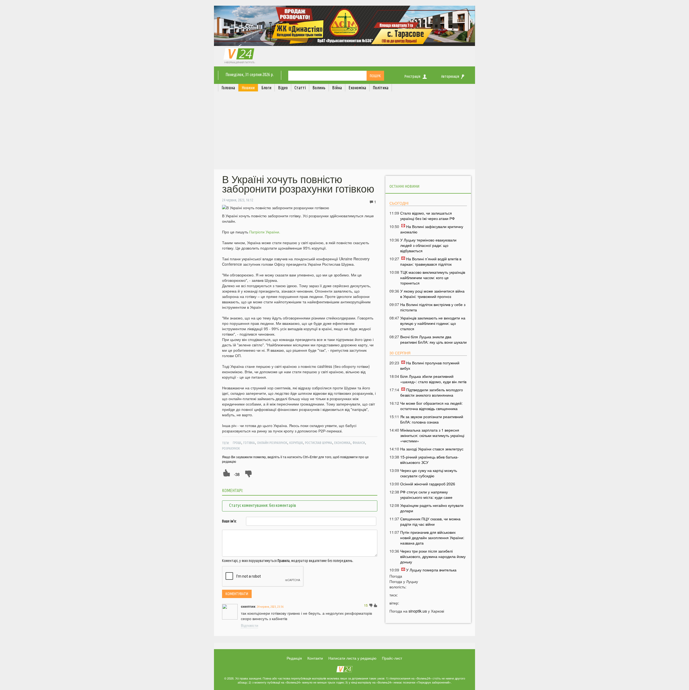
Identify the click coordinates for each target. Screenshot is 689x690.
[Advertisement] (344, 131)
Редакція (294, 658)
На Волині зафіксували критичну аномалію (431, 229)
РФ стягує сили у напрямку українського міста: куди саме (426, 494)
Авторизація (450, 76)
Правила (283, 561)
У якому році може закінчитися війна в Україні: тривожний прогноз (432, 293)
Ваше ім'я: (229, 521)
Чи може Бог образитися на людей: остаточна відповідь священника (431, 405)
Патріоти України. (264, 231)
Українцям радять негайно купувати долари (431, 508)
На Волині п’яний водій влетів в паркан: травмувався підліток (430, 261)
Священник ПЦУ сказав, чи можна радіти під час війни (430, 521)
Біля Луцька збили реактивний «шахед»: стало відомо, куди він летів (433, 379)
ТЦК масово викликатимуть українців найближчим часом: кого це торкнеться (432, 277)
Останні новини (404, 186)
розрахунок (231, 448)
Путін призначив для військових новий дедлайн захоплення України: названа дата (432, 537)
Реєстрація (412, 76)
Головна (228, 87)
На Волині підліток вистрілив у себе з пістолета (432, 307)
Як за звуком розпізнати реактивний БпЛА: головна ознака (431, 419)
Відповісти (249, 625)
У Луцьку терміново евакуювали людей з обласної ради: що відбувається (428, 245)
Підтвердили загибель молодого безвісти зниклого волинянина (431, 392)
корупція (296, 442)
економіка (342, 442)
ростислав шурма (318, 442)
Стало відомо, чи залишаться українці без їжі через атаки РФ (427, 215)
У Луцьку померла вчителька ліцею (428, 572)
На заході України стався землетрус (431, 448)
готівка (249, 442)
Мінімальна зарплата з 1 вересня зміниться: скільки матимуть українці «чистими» (432, 435)
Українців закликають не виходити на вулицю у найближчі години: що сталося (432, 323)
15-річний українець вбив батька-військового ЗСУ (429, 459)
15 (366, 605)
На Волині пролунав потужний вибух (429, 365)
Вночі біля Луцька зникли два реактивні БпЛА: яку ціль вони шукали (433, 339)
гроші (237, 442)
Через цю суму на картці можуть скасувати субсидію (428, 473)
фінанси (359, 442)
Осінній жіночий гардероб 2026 (427, 483)
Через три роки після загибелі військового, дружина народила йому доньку (433, 556)
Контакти (315, 658)
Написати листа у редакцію (352, 658)
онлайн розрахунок (272, 442)
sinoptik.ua (418, 611)
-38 (237, 474)
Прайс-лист (392, 658)
